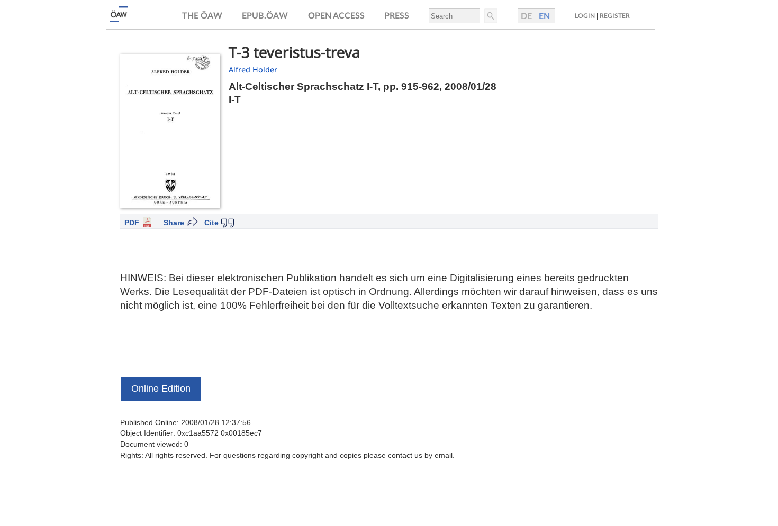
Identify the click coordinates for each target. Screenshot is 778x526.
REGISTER (615, 16)
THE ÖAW (202, 16)
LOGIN (585, 16)
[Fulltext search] (490, 15)
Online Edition (161, 388)
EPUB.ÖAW (265, 16)
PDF (131, 222)
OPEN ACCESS (336, 16)
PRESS (396, 16)
